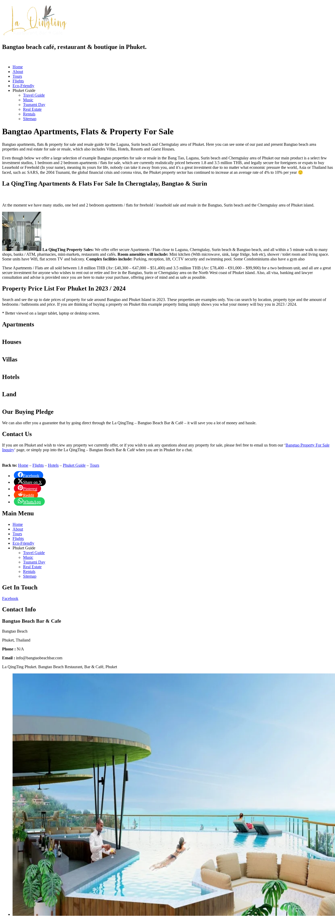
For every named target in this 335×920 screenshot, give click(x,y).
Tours (17, 76)
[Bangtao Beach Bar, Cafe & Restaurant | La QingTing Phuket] (34, 34)
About (18, 71)
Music (28, 100)
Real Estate (32, 109)
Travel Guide (34, 95)
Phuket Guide (74, 465)
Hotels (53, 465)
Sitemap (29, 118)
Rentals (29, 114)
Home (18, 67)
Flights (18, 81)
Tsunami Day (34, 104)
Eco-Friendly (23, 85)
